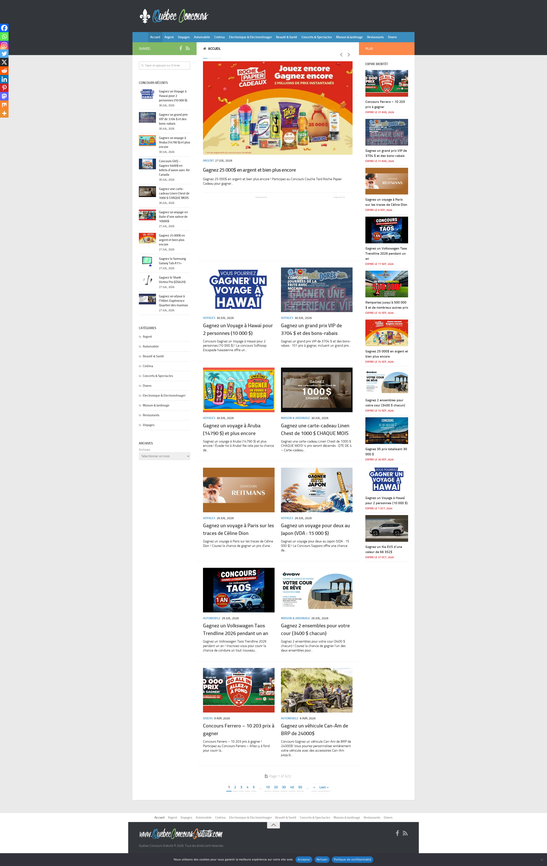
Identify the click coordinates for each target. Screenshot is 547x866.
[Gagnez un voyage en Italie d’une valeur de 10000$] (147, 215)
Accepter (304, 859)
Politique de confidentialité (352, 859)
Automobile (202, 37)
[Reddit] (4, 70)
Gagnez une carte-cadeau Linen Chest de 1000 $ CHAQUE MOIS (174, 193)
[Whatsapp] (4, 36)
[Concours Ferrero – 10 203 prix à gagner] (239, 690)
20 (276, 787)
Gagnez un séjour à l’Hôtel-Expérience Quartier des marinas (173, 300)
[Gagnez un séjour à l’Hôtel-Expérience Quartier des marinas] (147, 299)
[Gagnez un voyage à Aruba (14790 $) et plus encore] (239, 390)
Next (349, 54)
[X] (4, 62)
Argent (169, 37)
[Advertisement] (235, 225)
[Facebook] (4, 28)
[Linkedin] (4, 79)
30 (284, 787)
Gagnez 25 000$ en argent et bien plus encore (249, 170)
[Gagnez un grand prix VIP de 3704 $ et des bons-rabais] (317, 289)
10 (268, 787)
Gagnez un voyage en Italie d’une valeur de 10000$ (173, 216)
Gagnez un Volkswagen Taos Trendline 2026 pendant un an (386, 253)
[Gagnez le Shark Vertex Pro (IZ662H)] (147, 280)
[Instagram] (4, 45)
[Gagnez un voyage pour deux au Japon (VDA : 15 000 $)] (317, 490)
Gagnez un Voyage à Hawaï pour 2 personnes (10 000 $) (173, 95)
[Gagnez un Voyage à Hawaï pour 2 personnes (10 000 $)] (239, 289)
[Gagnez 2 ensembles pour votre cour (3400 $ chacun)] (317, 590)
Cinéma (219, 37)
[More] (4, 113)
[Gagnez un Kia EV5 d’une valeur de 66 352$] (386, 528)
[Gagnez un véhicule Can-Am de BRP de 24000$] (317, 690)
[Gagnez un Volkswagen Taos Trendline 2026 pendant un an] (239, 590)
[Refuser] (542, 859)
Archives (144, 450)
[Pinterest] (4, 87)
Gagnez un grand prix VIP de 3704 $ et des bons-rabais (173, 119)
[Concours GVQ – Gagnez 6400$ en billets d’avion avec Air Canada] (147, 164)
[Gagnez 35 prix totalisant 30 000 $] (386, 430)
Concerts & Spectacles (316, 37)
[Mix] (4, 105)
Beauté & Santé (286, 37)
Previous (341, 54)
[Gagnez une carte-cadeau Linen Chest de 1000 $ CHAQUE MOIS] (317, 390)
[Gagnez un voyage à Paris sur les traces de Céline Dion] (239, 490)
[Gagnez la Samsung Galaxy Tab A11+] (147, 261)
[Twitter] (4, 53)
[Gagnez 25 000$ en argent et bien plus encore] (278, 108)
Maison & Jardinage (349, 37)
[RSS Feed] (187, 48)
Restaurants (375, 37)
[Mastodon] (4, 96)
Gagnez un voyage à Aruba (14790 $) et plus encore (174, 142)
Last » (324, 787)
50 (300, 787)
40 (292, 787)
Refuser (322, 859)
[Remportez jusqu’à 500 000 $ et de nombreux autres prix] (386, 284)
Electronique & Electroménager (250, 37)
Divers (392, 37)
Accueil (155, 37)
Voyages (184, 37)
